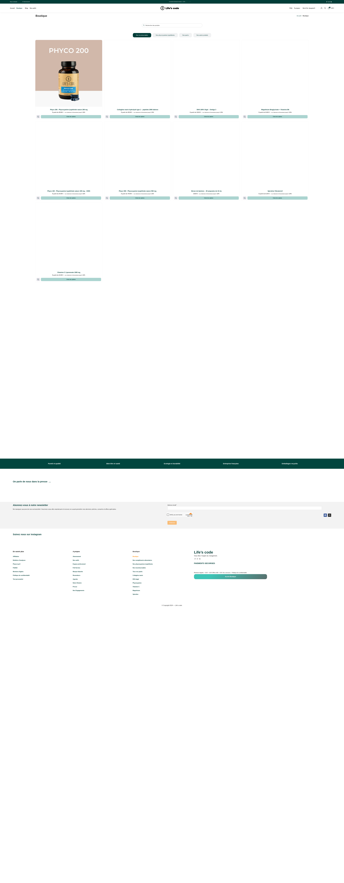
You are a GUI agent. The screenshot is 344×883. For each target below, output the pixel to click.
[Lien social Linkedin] (331, 2)
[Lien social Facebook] (327, 2)
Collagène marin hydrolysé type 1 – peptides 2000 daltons (137, 109)
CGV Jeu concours (225, 572)
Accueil (299, 16)
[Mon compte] (321, 8)
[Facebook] (325, 515)
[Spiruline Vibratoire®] (275, 154)
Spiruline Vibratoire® (275, 191)
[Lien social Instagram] (329, 2)
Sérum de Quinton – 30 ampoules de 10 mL (206, 191)
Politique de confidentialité (239, 572)
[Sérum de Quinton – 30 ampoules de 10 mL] (206, 154)
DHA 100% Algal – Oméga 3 (206, 109)
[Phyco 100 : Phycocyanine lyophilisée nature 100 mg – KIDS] (68, 154)
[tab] (142, 35)
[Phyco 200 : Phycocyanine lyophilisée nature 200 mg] (68, 73)
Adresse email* (171, 505)
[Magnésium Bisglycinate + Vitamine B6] (275, 73)
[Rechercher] (325, 8)
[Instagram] (329, 515)
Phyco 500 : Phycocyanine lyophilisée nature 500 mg (137, 191)
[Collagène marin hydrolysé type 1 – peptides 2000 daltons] (137, 73)
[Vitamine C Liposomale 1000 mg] (68, 236)
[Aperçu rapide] (38, 116)
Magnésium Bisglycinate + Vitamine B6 (275, 109)
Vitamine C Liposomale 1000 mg (68, 272)
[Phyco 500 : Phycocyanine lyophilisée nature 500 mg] (137, 154)
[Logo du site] (170, 8)
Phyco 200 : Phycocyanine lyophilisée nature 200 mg (69, 109)
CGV (206, 572)
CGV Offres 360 (213, 572)
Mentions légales (199, 572)
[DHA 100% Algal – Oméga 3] (206, 73)
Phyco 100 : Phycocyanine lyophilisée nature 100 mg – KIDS (68, 191)
